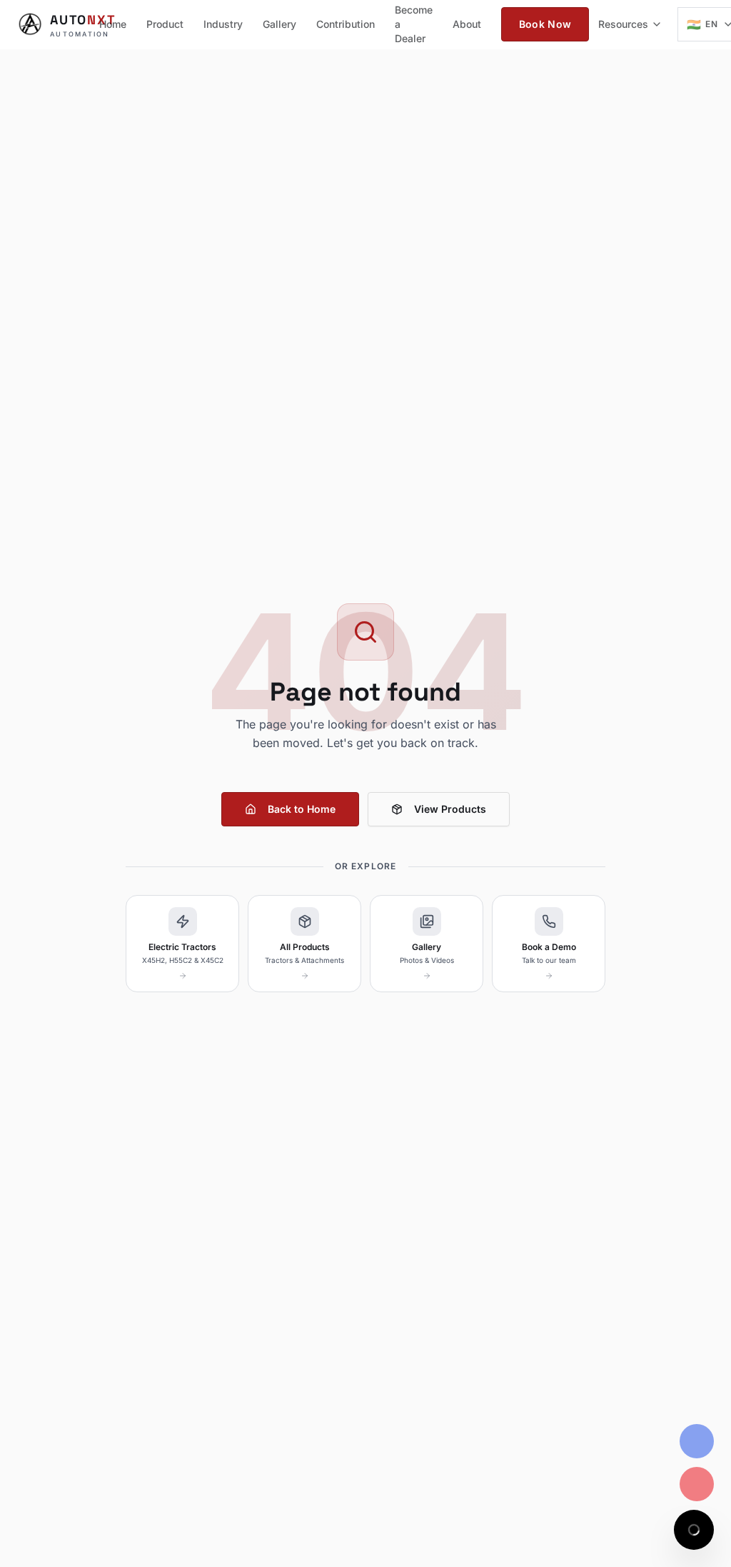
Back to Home (302, 809)
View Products (450, 809)
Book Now (545, 24)
